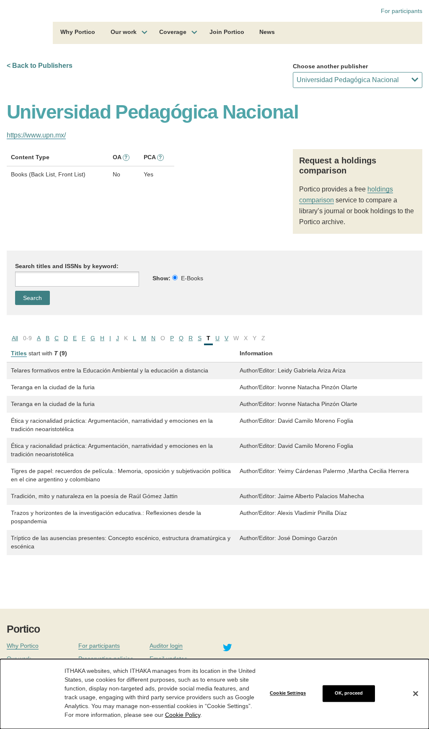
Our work (124, 31)
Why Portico (77, 31)
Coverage (172, 31)
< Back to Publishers (39, 65)
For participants (401, 11)
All (15, 338)
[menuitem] (78, 33)
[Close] (415, 693)
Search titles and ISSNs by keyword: (67, 266)
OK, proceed (349, 693)
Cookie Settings (288, 693)
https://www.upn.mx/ (36, 135)
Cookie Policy (182, 714)
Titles (19, 353)
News (267, 31)
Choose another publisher (330, 66)
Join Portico (226, 31)
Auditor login (166, 645)
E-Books (192, 278)
